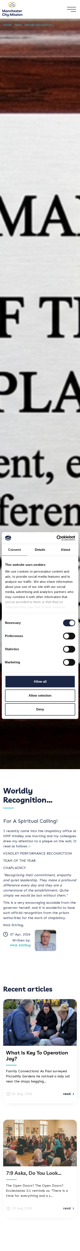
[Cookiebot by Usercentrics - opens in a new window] (57, 538)
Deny (40, 709)
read (67, 1094)
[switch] (69, 636)
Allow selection (40, 695)
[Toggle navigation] (71, 9)
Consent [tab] (14, 549)
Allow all (40, 681)
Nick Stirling (20, 945)
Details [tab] (40, 549)
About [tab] (65, 549)
